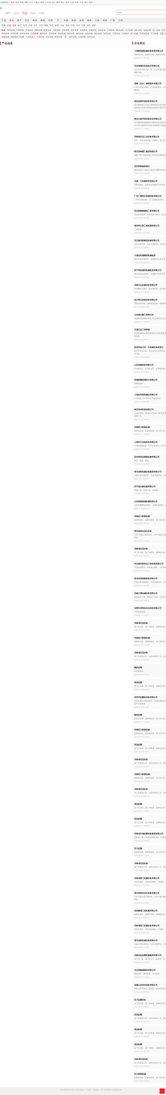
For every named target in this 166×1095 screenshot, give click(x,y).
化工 (36, 25)
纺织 (89, 25)
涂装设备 (102, 30)
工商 (97, 20)
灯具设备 (116, 33)
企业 (16, 13)
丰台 (31, 2)
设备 (14, 25)
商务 (105, 20)
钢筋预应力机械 (17, 36)
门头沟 (48, 2)
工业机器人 (30, 36)
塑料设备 (38, 30)
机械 (9, 25)
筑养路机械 (144, 33)
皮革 (94, 25)
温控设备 (53, 33)
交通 (83, 25)
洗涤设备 (84, 30)
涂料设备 (91, 36)
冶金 (62, 25)
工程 (120, 20)
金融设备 (147, 30)
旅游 (74, 20)
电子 (20, 25)
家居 (35, 20)
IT (58, 20)
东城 (17, 2)
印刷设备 (20, 30)
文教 (66, 20)
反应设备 (74, 30)
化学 (41, 25)
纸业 (51, 25)
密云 (86, 2)
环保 (73, 25)
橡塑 (46, 25)
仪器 (30, 25)
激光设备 (73, 36)
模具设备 (58, 36)
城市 (8, 13)
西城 (22, 2)
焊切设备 (11, 30)
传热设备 (89, 33)
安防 (67, 25)
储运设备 (98, 33)
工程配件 (125, 33)
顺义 (63, 2)
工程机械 (34, 33)
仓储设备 (82, 36)
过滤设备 (29, 30)
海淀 (42, 2)
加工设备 (156, 30)
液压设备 (71, 33)
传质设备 (107, 33)
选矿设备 (138, 30)
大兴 (72, 2)
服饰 (42, 20)
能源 (57, 25)
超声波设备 (24, 33)
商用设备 (5, 33)
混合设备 (49, 36)
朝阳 (26, 2)
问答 (41, 13)
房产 (19, 20)
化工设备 (129, 30)
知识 (33, 13)
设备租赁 (93, 30)
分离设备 (111, 30)
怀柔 (77, 2)
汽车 (27, 20)
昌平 (67, 2)
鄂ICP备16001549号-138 (69, 1090)
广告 (112, 20)
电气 (25, 25)
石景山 (36, 2)
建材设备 (43, 33)
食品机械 (62, 33)
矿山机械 (154, 33)
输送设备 (120, 30)
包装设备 (65, 30)
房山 (53, 2)
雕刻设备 (80, 33)
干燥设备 (40, 36)
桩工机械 (134, 33)
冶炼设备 (56, 30)
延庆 (91, 2)
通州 (58, 2)
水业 (78, 25)
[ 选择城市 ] (5, 2)
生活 (81, 20)
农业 (11, 20)
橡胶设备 (47, 30)
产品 (24, 13)
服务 (89, 20)
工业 (4, 20)
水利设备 (14, 33)
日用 (50, 20)
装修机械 (5, 36)
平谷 (81, 2)
